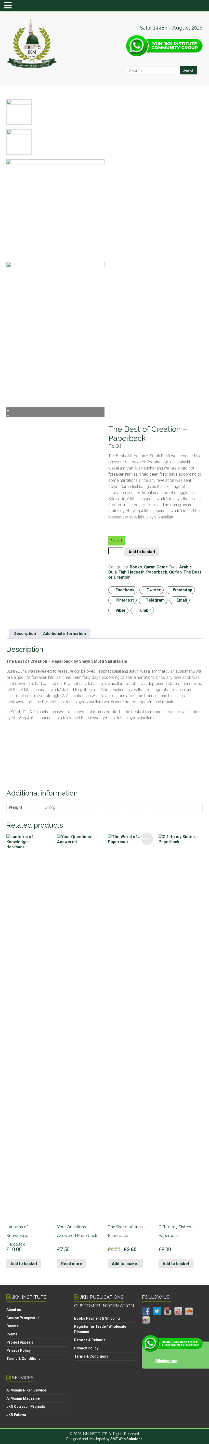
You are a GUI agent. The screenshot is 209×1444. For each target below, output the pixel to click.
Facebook (125, 590)
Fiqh (122, 572)
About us (13, 1310)
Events (12, 1334)
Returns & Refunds (90, 1340)
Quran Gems (156, 567)
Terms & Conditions (23, 1359)
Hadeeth (136, 572)
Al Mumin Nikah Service (26, 1390)
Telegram (155, 600)
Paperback (156, 572)
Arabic (185, 567)
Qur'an (175, 572)
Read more (71, 1263)
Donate (12, 1326)
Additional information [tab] (64, 633)
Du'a (112, 572)
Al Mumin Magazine (23, 1398)
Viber (120, 610)
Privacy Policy (18, 1350)
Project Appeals (19, 1342)
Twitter (154, 590)
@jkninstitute (166, 1361)
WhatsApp (182, 590)
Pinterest (124, 600)
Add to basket (141, 551)
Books (136, 567)
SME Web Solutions (126, 1439)
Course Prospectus (23, 1318)
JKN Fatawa (16, 1415)
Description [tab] (25, 633)
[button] (8, 5)
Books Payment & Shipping (97, 1318)
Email (182, 600)
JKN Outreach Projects (25, 1406)
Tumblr (144, 610)
